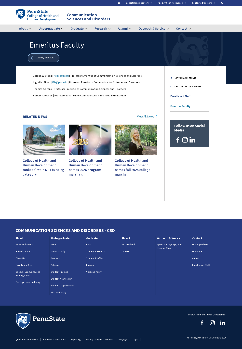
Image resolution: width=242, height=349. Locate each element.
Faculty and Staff (180, 96)
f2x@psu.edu (61, 76)
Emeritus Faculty (180, 106)
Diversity (20, 258)
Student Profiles (59, 271)
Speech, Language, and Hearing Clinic (28, 273)
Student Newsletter (61, 278)
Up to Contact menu (188, 86)
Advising (55, 264)
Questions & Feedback (27, 339)
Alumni (123, 28)
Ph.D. (89, 244)
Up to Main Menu (185, 78)
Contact (181, 28)
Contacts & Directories (54, 339)
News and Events (25, 244)
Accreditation (23, 251)
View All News (145, 116)
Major (54, 244)
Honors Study (58, 251)
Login (135, 339)
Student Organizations (63, 285)
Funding (90, 264)
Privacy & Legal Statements (99, 339)
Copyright (123, 339)
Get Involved (128, 244)
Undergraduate (49, 28)
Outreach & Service (152, 28)
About (23, 28)
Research (100, 28)
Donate (125, 251)
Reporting (76, 339)
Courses (55, 258)
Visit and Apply (58, 292)
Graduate (77, 28)
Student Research (95, 251)
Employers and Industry (28, 282)
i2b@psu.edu (59, 82)
